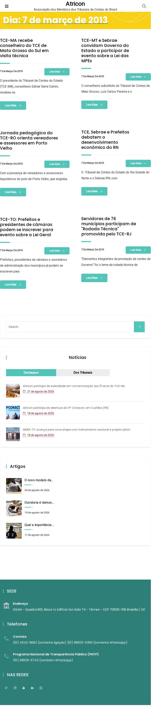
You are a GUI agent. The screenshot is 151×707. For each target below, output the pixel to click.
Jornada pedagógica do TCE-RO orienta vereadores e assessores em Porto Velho (29, 140)
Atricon (75, 4)
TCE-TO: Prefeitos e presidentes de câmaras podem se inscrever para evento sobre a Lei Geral (26, 227)
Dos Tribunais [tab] (82, 372)
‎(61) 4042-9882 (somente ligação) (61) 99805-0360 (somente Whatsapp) (70, 642)
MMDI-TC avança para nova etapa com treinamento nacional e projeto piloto (76, 430)
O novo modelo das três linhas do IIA (39, 480)
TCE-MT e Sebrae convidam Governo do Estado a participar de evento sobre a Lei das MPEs (105, 50)
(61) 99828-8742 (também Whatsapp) (43, 660)
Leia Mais (54, 71)
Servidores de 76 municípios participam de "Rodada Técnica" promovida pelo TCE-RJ (108, 226)
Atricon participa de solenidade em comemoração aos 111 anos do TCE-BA (74, 386)
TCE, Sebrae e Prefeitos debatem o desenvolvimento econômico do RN (105, 139)
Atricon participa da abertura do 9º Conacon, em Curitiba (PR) (66, 408)
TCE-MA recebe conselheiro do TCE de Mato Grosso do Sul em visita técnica (24, 48)
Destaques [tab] (31, 372)
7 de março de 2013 (11, 71)
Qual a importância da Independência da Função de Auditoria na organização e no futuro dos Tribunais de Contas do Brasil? (39, 525)
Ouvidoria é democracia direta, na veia (39, 502)
